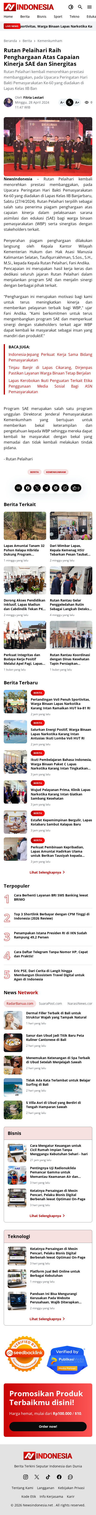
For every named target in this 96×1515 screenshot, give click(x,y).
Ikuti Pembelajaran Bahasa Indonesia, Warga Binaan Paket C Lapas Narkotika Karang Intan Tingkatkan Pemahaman (61, 764)
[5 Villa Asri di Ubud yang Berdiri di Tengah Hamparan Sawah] (13, 1110)
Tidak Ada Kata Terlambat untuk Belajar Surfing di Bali (58, 1082)
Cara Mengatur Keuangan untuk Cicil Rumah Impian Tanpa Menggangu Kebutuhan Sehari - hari (59, 1150)
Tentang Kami (22, 1488)
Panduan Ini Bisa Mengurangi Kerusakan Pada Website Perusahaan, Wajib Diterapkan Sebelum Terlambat (54, 1298)
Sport (58, 16)
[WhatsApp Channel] (70, 1477)
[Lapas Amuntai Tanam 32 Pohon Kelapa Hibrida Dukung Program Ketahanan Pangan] (25, 526)
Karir (71, 1496)
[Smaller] (62, 102)
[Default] (69, 102)
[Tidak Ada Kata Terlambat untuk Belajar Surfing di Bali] (13, 1087)
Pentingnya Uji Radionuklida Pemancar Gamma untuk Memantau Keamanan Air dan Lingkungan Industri (54, 1172)
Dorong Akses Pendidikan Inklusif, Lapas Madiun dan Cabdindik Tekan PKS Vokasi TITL (24, 604)
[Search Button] (80, 7)
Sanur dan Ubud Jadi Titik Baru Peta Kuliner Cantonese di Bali (55, 1037)
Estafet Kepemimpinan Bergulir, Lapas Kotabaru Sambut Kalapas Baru (61, 822)
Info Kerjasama (51, 1496)
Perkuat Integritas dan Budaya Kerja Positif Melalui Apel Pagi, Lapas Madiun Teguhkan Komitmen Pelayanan (23, 659)
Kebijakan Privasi (71, 1488)
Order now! (48, 1426)
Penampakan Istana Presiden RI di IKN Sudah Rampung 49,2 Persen (50, 935)
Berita (25, 16)
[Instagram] (25, 1477)
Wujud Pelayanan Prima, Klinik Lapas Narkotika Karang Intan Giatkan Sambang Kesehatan (60, 794)
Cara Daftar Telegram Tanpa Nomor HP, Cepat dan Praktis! (51, 954)
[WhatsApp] (65, 488)
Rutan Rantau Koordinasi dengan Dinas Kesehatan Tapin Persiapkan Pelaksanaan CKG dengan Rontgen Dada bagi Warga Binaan (70, 659)
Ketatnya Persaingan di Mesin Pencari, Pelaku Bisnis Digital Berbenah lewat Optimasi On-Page (57, 1195)
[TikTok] (48, 1477)
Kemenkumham (56, 472)
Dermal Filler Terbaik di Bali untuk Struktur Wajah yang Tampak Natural (56, 1015)
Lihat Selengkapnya (45, 872)
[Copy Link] (18, 488)
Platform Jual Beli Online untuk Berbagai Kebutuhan (55, 1273)
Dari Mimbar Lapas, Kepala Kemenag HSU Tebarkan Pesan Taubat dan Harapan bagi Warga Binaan (69, 550)
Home (8, 16)
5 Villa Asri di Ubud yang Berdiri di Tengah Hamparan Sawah (53, 1105)
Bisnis (41, 16)
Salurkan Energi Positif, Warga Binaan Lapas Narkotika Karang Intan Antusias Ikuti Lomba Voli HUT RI (61, 734)
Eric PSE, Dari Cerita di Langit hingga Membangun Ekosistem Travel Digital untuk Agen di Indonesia (49, 975)
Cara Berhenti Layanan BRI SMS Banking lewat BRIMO (51, 897)
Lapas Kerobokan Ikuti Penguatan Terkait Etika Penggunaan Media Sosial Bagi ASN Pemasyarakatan (50, 386)
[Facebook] (27, 488)
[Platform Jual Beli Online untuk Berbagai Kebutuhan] (17, 1278)
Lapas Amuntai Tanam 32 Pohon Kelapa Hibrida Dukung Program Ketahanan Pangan (24, 550)
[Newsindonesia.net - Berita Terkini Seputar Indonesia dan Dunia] (29, 7)
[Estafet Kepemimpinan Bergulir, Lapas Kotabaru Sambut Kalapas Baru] (15, 822)
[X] (37, 488)
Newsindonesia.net (38, 1505)
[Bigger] (77, 102)
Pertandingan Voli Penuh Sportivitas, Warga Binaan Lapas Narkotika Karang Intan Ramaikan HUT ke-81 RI (60, 703)
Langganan (45, 1488)
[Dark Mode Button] (70, 7)
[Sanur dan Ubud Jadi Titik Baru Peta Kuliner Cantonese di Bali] (13, 1042)
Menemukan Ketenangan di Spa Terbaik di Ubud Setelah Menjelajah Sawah (58, 1060)
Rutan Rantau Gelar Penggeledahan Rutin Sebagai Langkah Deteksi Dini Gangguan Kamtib (70, 604)
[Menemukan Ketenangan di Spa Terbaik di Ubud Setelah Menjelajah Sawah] (13, 1065)
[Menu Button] (89, 7)
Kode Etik (28, 1496)
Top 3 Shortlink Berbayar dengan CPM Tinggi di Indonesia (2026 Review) (51, 916)
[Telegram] (46, 488)
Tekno (74, 16)
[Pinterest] (55, 488)
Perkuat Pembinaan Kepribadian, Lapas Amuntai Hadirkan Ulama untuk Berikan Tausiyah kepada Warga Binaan (57, 851)
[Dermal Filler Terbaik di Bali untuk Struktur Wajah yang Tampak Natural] (13, 1020)
